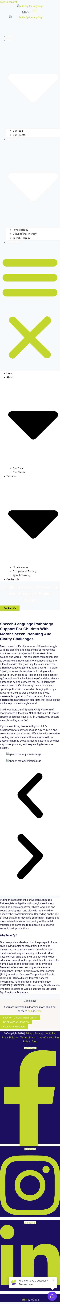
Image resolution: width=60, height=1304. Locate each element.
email (38, 1011)
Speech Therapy (21, 237)
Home (9, 36)
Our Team (18, 130)
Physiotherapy (20, 229)
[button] (30, 11)
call (30, 1011)
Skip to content (8, 2)
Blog (34, 1041)
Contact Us (12, 242)
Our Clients (19, 134)
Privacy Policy (34, 1033)
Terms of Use (27, 1037)
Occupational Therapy (24, 233)
